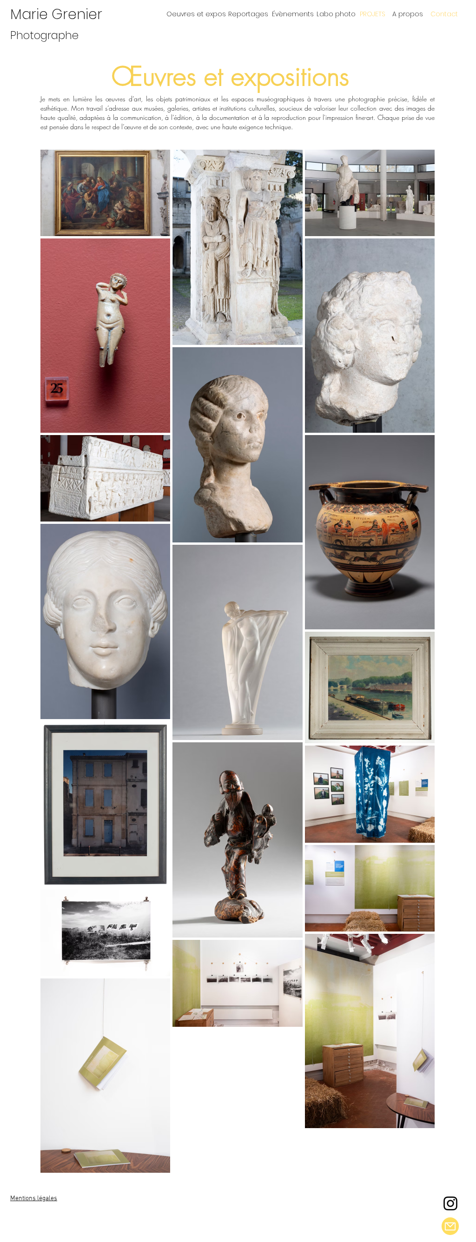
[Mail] (450, 1226)
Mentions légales (33, 1198)
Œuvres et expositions (230, 76)
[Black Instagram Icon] (450, 1203)
